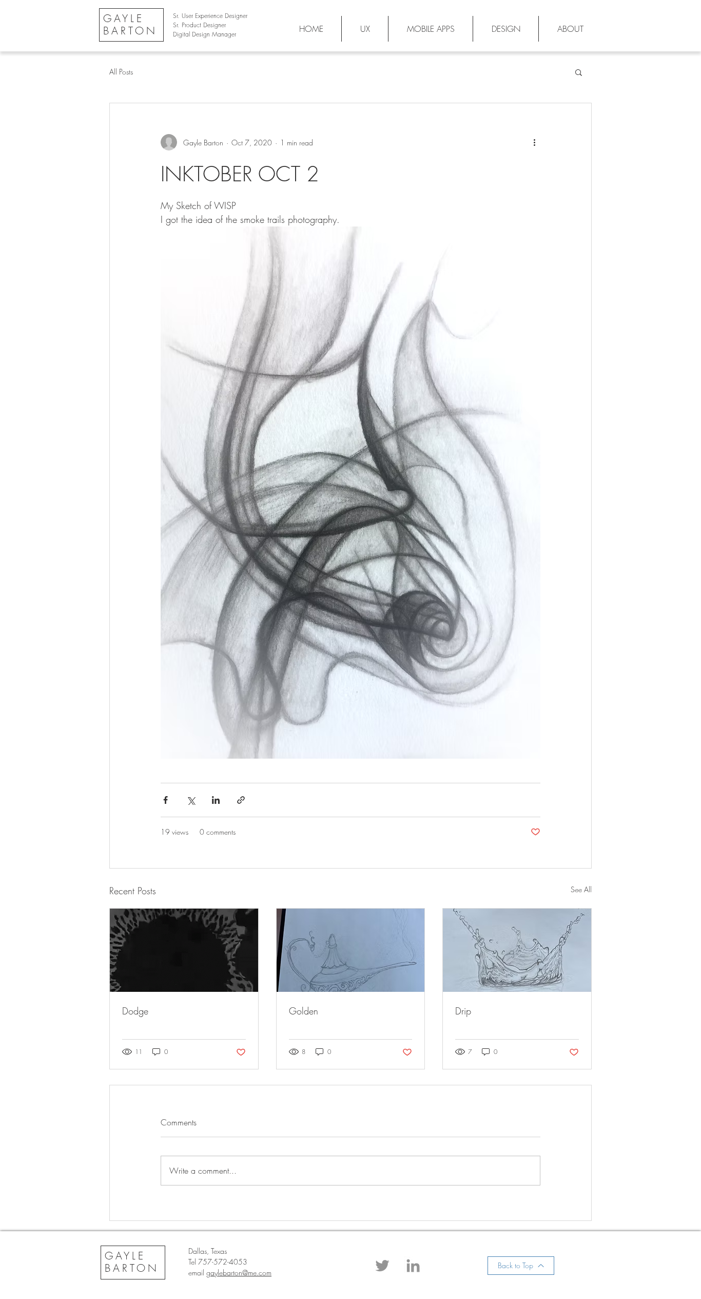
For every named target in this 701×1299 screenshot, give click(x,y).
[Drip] (517, 950)
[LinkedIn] (413, 1265)
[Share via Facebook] (165, 800)
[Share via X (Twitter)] (191, 800)
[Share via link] (241, 800)
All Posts (121, 72)
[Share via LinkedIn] (216, 800)
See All (581, 889)
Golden (303, 1011)
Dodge (135, 1011)
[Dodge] (184, 950)
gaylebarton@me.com (238, 1272)
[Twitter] (382, 1265)
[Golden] (351, 950)
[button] (578, 72)
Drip (463, 1011)
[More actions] (534, 142)
